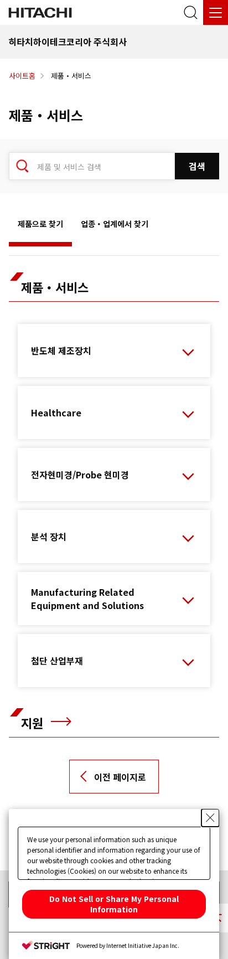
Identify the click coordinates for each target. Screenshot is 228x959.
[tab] (40, 226)
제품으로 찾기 (40, 223)
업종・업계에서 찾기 (114, 223)
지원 (33, 722)
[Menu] (215, 12)
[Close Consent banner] (210, 818)
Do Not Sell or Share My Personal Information (114, 904)
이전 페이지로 (120, 776)
